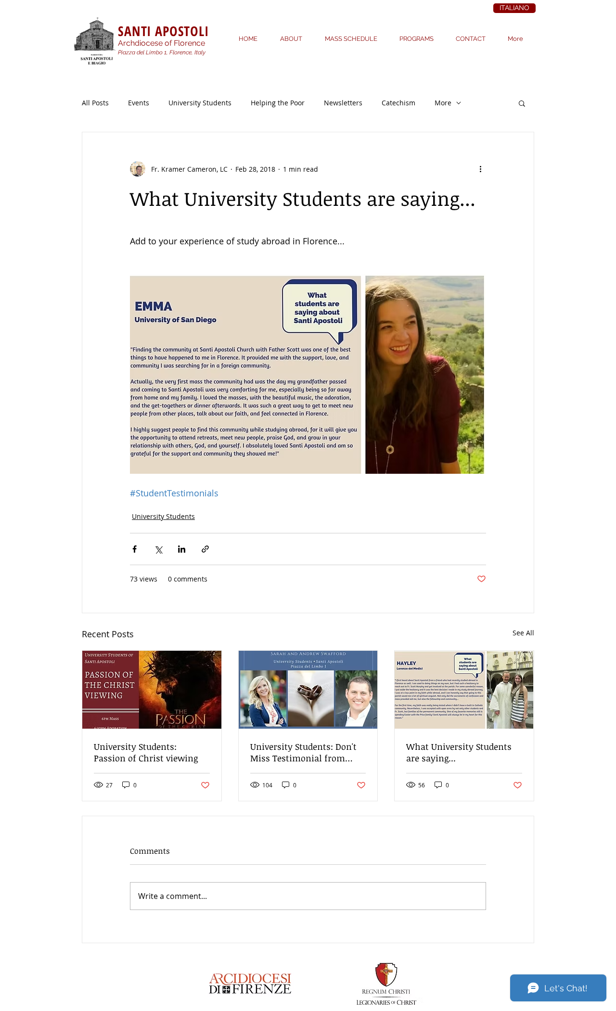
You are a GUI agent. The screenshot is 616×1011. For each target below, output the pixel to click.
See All (523, 632)
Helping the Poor (278, 102)
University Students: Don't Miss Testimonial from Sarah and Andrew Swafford (307, 752)
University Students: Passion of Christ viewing (146, 752)
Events (138, 102)
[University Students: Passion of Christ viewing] (151, 690)
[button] (521, 103)
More (443, 102)
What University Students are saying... (459, 752)
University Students (199, 102)
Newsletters (343, 102)
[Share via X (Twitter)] (158, 549)
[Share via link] (205, 549)
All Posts (95, 102)
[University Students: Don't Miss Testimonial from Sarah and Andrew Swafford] (308, 690)
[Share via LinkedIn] (181, 549)
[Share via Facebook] (134, 549)
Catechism (398, 102)
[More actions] (480, 169)
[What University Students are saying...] (464, 690)
